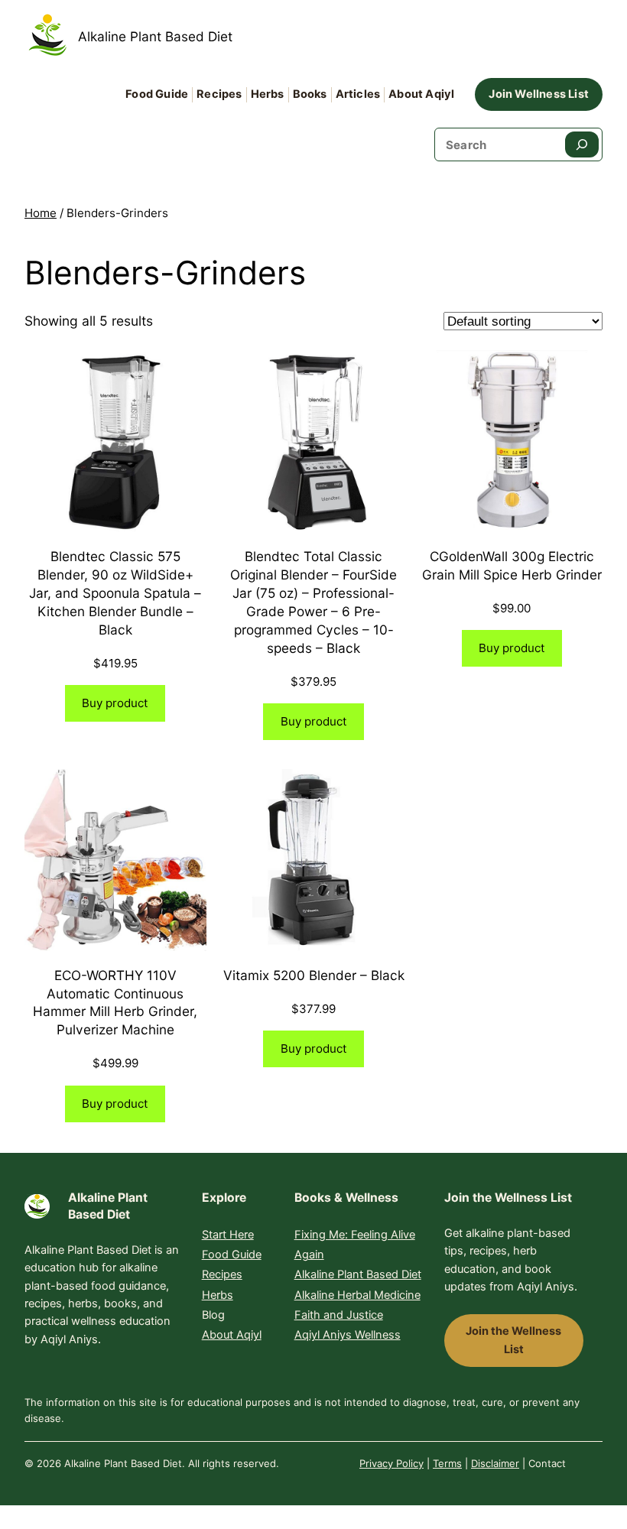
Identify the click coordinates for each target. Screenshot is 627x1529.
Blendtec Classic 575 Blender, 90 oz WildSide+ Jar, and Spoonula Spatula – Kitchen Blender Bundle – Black (115, 593)
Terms (447, 1463)
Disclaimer (495, 1463)
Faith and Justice (338, 1315)
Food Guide (232, 1254)
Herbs (217, 1295)
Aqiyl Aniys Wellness (347, 1335)
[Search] (582, 144)
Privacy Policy (391, 1463)
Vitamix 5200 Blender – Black (313, 975)
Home (40, 213)
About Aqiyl (232, 1335)
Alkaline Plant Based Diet (155, 36)
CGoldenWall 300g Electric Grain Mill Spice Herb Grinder (512, 565)
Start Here (228, 1235)
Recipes (222, 1274)
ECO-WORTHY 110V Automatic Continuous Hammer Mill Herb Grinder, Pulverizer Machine (115, 1002)
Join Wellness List (539, 94)
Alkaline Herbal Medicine (357, 1295)
